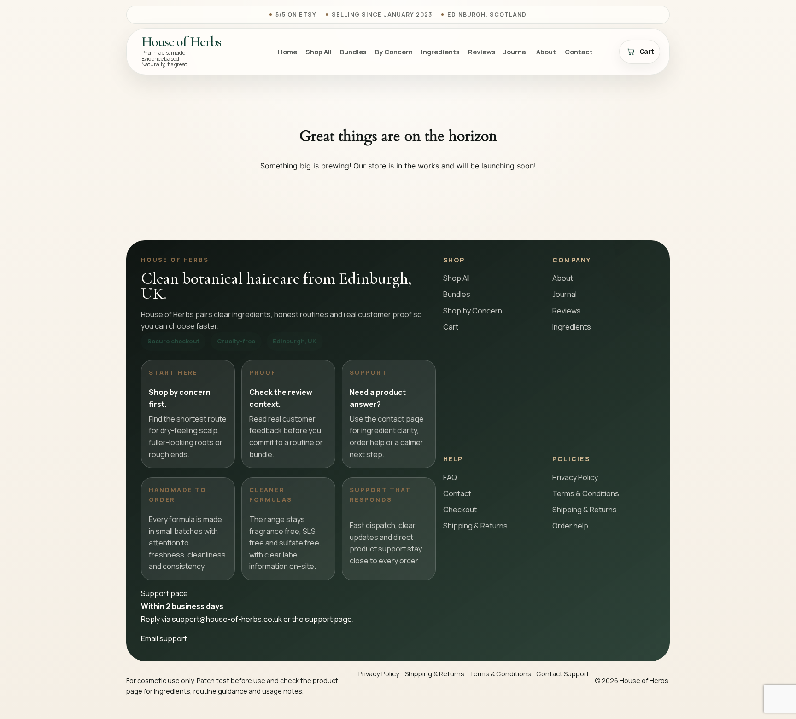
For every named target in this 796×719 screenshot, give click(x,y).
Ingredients (440, 51)
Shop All (318, 51)
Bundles (353, 51)
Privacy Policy (575, 477)
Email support (164, 638)
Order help (570, 526)
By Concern (394, 51)
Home (287, 51)
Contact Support (562, 673)
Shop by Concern (472, 311)
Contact (579, 51)
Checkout (460, 509)
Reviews (481, 51)
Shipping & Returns (475, 526)
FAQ (450, 477)
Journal (515, 51)
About (546, 51)
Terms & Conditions (585, 493)
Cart (450, 327)
